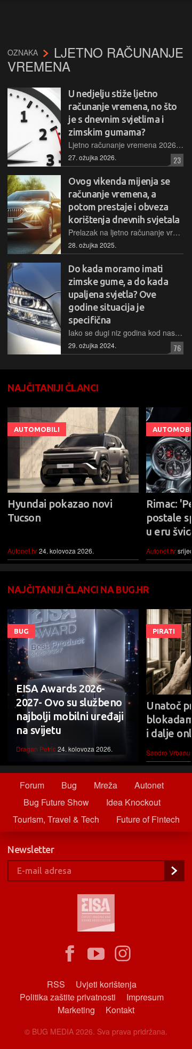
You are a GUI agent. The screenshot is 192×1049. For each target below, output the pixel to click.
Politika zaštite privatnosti (68, 997)
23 (176, 159)
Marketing (76, 1010)
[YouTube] (96, 954)
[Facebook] (69, 954)
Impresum (145, 997)
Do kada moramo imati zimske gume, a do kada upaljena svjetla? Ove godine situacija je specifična (118, 294)
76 (176, 347)
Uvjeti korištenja (106, 984)
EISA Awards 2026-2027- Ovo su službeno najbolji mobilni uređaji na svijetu (69, 709)
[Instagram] (123, 954)
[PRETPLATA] (173, 870)
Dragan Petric (36, 748)
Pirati (164, 631)
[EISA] (96, 914)
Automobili (37, 429)
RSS (56, 984)
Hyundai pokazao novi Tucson (59, 511)
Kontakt (120, 1010)
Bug (21, 631)
